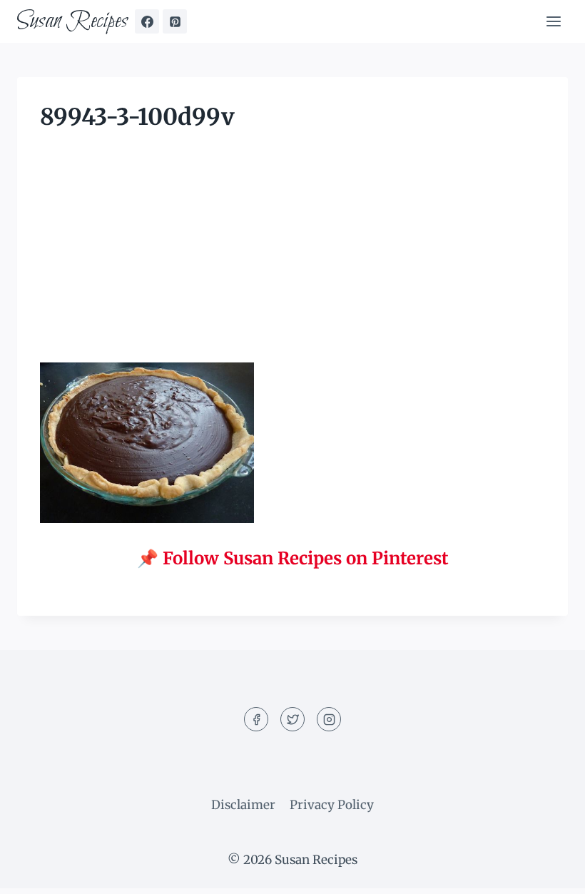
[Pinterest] (175, 21)
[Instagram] (329, 719)
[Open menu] (553, 21)
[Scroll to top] (549, 872)
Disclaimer (243, 805)
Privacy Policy (332, 805)
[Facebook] (147, 21)
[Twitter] (292, 719)
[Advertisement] (292, 257)
